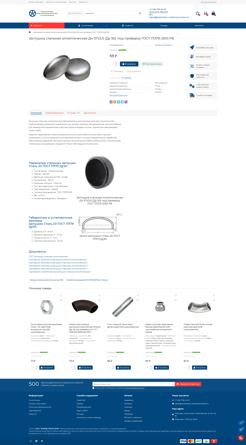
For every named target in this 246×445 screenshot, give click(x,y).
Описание (36, 113)
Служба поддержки (87, 395)
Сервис (80, 404)
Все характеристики (118, 95)
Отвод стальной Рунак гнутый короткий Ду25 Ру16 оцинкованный (198, 327)
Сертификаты (35, 410)
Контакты (199, 25)
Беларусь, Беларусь (163, 45)
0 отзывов (126, 78)
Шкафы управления (133, 421)
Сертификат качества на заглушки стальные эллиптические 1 (58, 259)
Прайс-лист (83, 2)
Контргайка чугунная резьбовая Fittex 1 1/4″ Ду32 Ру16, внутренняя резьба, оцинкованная (46, 328)
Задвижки (128, 400)
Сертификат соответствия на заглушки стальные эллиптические (59, 272)
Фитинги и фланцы (133, 417)
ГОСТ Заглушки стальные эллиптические (48, 256)
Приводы (128, 414)
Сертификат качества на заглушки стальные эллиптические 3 (58, 266)
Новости (129, 25)
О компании (87, 25)
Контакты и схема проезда (56, 2)
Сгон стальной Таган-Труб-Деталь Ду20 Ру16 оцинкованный (123, 325)
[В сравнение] (61, 300)
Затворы (128, 404)
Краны (127, 410)
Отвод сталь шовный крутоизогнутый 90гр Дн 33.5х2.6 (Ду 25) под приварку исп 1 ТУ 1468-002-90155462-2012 (84, 328)
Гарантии (72, 2)
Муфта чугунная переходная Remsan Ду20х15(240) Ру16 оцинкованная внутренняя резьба (159, 328)
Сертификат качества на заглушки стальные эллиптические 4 (58, 269)
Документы (90, 113)
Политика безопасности (40, 407)
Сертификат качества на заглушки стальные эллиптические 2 (58, 263)
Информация (36, 395)
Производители (84, 407)
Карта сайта (82, 410)
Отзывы (163, 25)
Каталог (128, 395)
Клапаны (128, 407)
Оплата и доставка (36, 2)
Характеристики (54, 113)
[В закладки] (61, 295)
